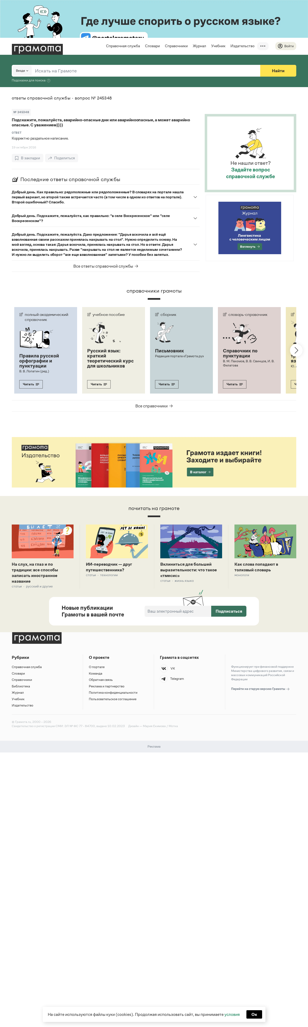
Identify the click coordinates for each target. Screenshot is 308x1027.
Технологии (109, 575)
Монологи (241, 575)
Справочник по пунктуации (240, 353)
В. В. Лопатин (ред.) (34, 371)
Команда (95, 673)
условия (232, 1014)
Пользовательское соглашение (112, 699)
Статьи (17, 586)
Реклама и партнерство (106, 686)
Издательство (242, 46)
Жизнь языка (184, 581)
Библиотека (21, 686)
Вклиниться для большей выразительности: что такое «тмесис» (188, 570)
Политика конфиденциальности (113, 692)
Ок (254, 1014)
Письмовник (169, 350)
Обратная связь (101, 680)
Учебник (218, 46)
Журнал (199, 46)
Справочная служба (123, 46)
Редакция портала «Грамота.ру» (179, 356)
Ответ (16, 132)
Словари (152, 46)
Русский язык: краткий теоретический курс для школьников (110, 358)
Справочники (176, 46)
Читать (28, 384)
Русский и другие (39, 586)
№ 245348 (21, 112)
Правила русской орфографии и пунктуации (39, 361)
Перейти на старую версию (258, 689)
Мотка (173, 726)
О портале (97, 667)
